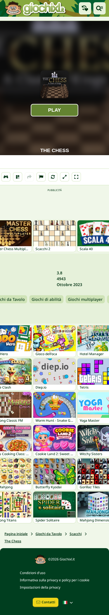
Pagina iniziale (16, 533)
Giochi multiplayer (85, 299)
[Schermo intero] (76, 177)
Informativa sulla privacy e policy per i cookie (54, 580)
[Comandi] (6, 177)
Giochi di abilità (46, 299)
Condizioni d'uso (32, 572)
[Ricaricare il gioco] (53, 177)
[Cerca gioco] (99, 8)
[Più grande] (64, 177)
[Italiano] (68, 602)
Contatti (48, 602)
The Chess (12, 541)
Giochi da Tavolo (48, 533)
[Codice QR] (17, 177)
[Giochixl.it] (35, 8)
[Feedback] (41, 177)
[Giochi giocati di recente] (85, 8)
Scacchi (76, 533)
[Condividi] (29, 177)
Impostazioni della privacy (40, 587)
